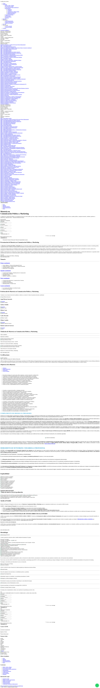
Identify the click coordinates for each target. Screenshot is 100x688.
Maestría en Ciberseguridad (5, 85)
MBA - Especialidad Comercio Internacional (8, 48)
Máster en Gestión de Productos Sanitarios (8, 187)
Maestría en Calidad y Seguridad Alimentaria (8, 100)
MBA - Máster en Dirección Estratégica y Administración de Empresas (13, 129)
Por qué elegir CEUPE (7, 668)
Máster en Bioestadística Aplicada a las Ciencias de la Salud (11, 196)
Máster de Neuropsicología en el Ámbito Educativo (9, 157)
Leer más (2, 254)
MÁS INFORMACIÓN (4, 256)
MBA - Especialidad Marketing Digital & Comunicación (10, 53)
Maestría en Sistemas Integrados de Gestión (8, 83)
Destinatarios (5, 370)
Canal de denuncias (6, 682)
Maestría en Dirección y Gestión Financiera (8, 63)
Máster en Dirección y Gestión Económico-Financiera (10, 155)
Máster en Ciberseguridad (5, 176)
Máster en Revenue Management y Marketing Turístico (10, 150)
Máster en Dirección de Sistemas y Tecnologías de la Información (12, 174)
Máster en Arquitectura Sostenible (6, 200)
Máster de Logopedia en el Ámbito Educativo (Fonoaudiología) (12, 160)
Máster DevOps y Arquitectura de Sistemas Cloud (9, 167)
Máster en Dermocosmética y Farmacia (7, 189)
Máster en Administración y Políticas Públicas (8, 184)
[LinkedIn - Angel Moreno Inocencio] (2, 301)
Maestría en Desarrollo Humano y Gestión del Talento (10, 77)
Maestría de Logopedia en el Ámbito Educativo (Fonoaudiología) (12, 92)
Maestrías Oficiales (4, 202)
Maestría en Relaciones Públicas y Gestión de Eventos (10, 74)
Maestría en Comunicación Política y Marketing (9, 71)
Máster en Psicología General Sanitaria (7, 186)
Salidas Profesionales (6, 369)
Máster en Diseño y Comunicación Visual (8, 145)
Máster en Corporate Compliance (6, 185)
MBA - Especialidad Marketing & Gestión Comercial (10, 52)
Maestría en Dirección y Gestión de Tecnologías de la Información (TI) (13, 84)
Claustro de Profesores (7, 671)
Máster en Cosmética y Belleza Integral (7, 197)
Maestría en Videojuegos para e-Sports (7, 86)
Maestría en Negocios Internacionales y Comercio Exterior (11, 66)
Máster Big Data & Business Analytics (7, 168)
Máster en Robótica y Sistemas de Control (8, 171)
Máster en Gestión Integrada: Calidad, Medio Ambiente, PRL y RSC (13, 161)
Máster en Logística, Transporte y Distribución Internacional (11, 132)
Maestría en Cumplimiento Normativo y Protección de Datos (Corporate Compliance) (16, 47)
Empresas (4, 674)
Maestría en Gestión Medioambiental (7, 80)
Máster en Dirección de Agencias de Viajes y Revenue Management (12, 151)
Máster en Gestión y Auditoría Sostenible (7, 165)
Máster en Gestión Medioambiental (6, 164)
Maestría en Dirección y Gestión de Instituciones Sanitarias (11, 57)
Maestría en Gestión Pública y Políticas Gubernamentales (10, 96)
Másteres (4, 205)
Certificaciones (5, 672)
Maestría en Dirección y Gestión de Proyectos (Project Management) (13, 44)
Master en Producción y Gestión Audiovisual (8, 139)
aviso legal (53, 235)
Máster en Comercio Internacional (6, 133)
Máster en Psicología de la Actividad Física (8, 195)
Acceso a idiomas (6, 371)
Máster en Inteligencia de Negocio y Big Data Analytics (10, 166)
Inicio (4, 204)
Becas (4, 208)
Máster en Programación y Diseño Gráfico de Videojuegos (11, 172)
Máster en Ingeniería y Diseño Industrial (7, 198)
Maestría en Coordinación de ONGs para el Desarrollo (10, 97)
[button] (50, 263)
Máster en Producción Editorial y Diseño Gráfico (9, 142)
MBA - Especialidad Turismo (5, 45)
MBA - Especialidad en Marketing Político (8, 56)
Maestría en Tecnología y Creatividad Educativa (9, 93)
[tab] (50, 263)
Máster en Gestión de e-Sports (5, 175)
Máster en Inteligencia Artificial (6, 177)
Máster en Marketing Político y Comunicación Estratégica (11, 143)
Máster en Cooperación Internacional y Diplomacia (9, 179)
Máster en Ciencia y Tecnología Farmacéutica (8, 191)
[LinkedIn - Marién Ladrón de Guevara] (2, 327)
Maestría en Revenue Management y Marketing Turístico (10, 60)
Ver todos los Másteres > (4, 30)
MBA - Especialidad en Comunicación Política (9, 126)
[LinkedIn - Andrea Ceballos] (2, 306)
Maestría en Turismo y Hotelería (6, 59)
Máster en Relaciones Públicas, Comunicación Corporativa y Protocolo (13, 140)
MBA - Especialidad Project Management (8, 46)
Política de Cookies (6, 681)
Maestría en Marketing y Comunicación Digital (9, 72)
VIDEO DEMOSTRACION (49, 443)
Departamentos (5, 670)
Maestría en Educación (4, 95)
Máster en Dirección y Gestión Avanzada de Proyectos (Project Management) (14, 119)
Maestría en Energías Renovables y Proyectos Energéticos (11, 81)
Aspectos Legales (6, 678)
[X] (6, 685)
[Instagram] (17, 685)
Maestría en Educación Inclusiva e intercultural (9, 89)
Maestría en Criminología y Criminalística (8, 99)
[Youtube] (13, 685)
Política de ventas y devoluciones (9, 679)
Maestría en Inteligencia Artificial (6, 87)
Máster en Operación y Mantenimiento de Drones (9, 178)
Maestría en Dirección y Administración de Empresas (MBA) (11, 55)
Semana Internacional (7, 207)
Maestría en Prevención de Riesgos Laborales (8, 82)
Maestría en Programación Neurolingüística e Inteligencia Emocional (13, 78)
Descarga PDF (3, 219)
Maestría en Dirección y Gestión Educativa (8, 91)
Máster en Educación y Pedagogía (6, 158)
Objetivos (4, 368)
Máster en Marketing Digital (5, 144)
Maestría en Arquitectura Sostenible (6, 101)
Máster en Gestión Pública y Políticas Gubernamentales (10, 181)
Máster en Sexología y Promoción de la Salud (8, 159)
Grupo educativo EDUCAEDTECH (9, 669)
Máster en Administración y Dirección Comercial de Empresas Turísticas (13, 152)
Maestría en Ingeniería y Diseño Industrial (8, 102)
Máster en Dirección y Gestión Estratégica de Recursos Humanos (12, 147)
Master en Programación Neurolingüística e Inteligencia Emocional (12, 148)
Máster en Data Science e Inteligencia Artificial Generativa (11, 170)
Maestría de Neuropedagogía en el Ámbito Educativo (10, 90)
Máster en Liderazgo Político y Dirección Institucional (10, 182)
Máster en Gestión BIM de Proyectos (7, 199)
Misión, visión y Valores (7, 667)
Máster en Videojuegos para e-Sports (7, 173)
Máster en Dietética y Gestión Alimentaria (8, 194)
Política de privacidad (7, 680)
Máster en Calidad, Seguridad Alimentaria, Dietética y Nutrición (12, 193)
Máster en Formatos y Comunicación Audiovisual (9, 138)
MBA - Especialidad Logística (6, 49)
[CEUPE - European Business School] (7, 201)
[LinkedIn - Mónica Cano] (2, 312)
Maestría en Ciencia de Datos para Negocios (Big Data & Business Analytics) (14, 88)
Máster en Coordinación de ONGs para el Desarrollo (10, 183)
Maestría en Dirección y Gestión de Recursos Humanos (10, 76)
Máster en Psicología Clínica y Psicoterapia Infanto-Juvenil (11, 188)
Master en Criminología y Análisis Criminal (8, 180)
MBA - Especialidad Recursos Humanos (7, 54)
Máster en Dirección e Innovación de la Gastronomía (10, 192)
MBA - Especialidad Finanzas (5, 50)
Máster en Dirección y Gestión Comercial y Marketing (10, 141)
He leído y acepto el (50, 605)
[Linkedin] (9, 685)
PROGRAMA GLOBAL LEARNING (85, 519)
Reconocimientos (6, 673)
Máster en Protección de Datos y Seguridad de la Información (11, 169)
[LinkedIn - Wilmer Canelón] (2, 322)
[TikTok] (21, 685)
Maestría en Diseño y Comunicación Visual (8, 73)
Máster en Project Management (6, 125)
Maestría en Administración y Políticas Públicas (9, 98)
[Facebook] (2, 685)
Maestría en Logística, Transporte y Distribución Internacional (11, 67)
